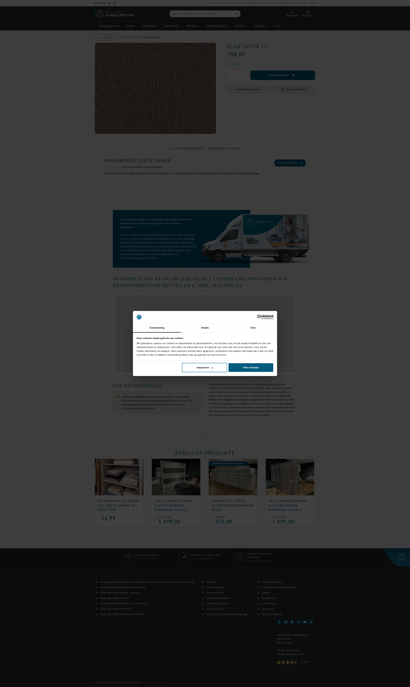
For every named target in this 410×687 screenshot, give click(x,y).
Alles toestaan (251, 367)
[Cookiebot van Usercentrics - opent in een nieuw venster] (260, 317)
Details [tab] (205, 327)
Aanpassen (203, 367)
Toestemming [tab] (156, 327)
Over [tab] (253, 327)
